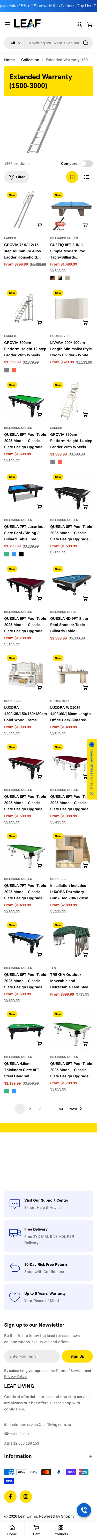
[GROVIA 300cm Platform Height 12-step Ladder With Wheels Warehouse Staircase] (25, 308)
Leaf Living (27, 1516)
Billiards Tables (64, 238)
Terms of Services (70, 1370)
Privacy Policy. (15, 1376)
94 (61, 1108)
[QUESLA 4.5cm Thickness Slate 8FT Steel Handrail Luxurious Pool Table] (25, 1030)
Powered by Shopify (56, 1516)
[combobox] (48, 43)
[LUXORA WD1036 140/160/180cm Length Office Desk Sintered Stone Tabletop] (71, 673)
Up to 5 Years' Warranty (45, 1293)
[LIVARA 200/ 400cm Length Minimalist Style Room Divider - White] (71, 308)
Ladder (10, 238)
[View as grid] (72, 177)
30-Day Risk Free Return (45, 1264)
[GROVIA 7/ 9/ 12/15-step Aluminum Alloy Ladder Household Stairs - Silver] (25, 210)
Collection (30, 59)
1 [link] (20, 1108)
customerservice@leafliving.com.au (40, 1424)
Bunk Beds (12, 701)
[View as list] (86, 177)
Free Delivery (36, 1229)
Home (9, 59)
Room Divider (61, 336)
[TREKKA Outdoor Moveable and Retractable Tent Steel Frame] (71, 940)
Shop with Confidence (44, 1271)
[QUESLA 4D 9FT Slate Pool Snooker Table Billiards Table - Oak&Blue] (71, 584)
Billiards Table (63, 612)
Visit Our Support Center (46, 1200)
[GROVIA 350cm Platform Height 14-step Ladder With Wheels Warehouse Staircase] (71, 400)
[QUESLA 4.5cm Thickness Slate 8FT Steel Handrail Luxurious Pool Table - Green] (6, 1091)
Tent (54, 968)
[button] (92, 769)
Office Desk (60, 701)
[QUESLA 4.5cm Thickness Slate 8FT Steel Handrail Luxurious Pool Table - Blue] (14, 1091)
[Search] (86, 43)
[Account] (79, 24)
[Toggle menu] (7, 24)
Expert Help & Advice (43, 1207)
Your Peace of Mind (41, 1300)
